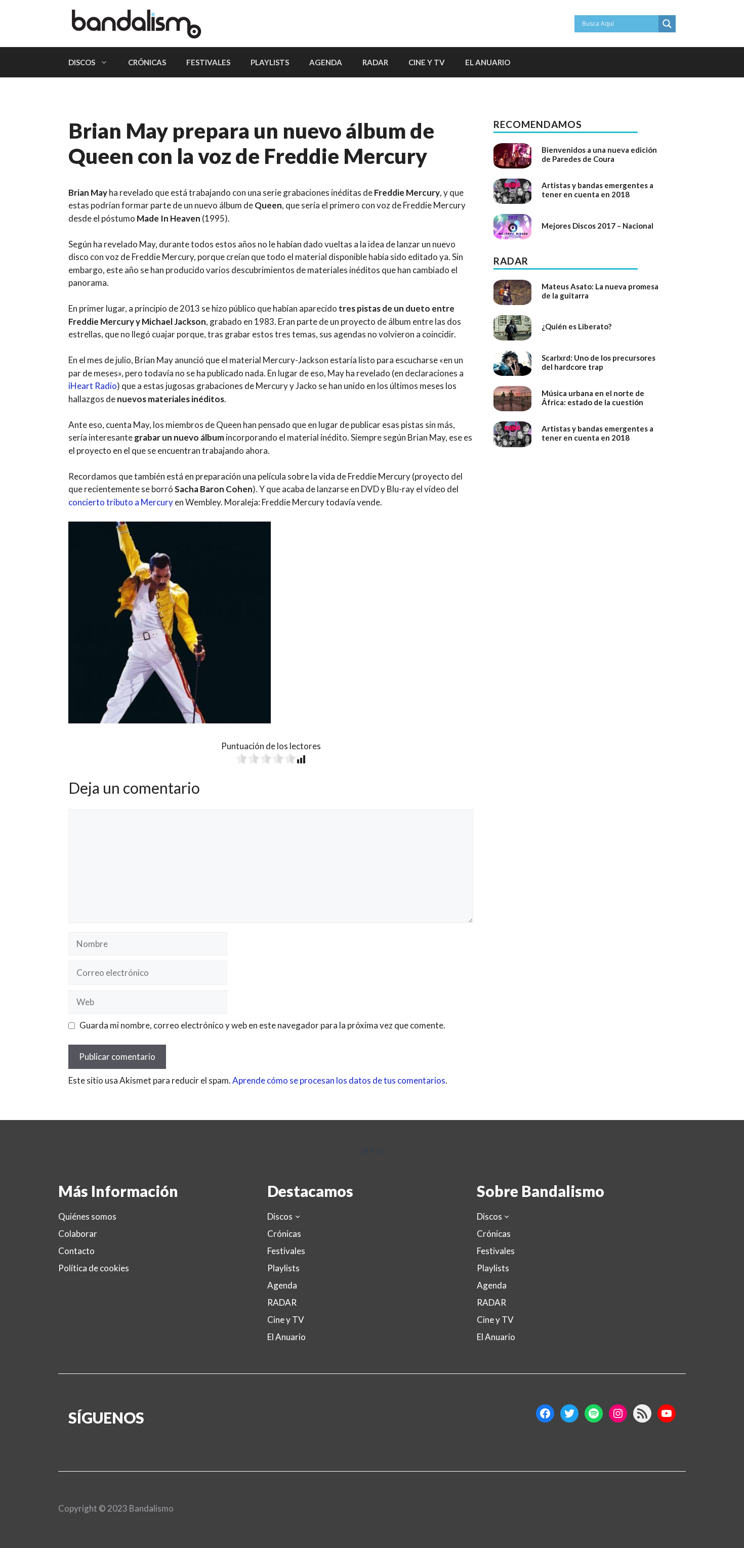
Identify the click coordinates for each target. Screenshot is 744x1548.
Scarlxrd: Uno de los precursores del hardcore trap (598, 362)
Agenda (325, 62)
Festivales (208, 62)
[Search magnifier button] (667, 23)
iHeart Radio (92, 385)
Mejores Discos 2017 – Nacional (597, 225)
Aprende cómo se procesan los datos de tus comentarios (338, 1080)
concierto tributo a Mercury (120, 502)
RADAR (375, 62)
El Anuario (487, 62)
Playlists (270, 62)
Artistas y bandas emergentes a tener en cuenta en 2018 (597, 190)
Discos (81, 62)
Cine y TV (426, 62)
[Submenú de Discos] (297, 1216)
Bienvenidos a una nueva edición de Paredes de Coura (599, 154)
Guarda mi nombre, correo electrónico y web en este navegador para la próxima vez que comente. (262, 1025)
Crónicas (147, 62)
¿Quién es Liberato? (576, 326)
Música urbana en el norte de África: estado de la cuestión (593, 398)
